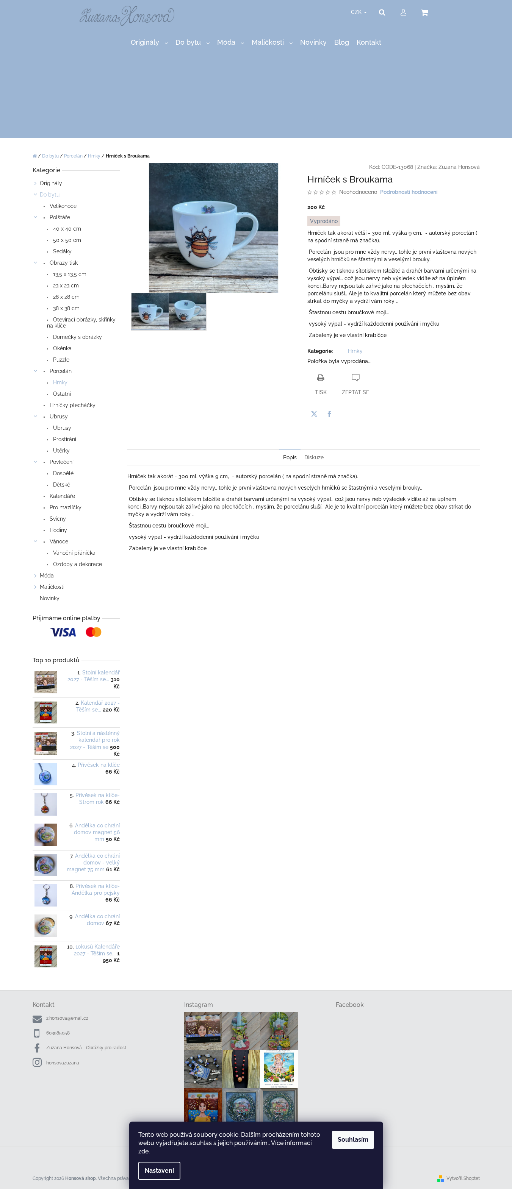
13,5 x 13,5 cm (69, 274)
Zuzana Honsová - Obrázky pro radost (86, 1047)
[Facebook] (329, 414)
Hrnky (59, 382)
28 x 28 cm (66, 297)
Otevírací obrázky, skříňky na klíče (81, 323)
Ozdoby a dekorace (77, 564)
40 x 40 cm (66, 229)
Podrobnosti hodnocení (409, 192)
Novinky (49, 598)
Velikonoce (62, 206)
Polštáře (59, 217)
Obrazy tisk (63, 263)
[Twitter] (314, 414)
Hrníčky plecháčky (72, 405)
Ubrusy (58, 416)
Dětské (61, 485)
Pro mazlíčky (64, 507)
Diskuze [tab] (314, 457)
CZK (357, 12)
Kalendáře (61, 496)
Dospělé (63, 473)
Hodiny (57, 530)
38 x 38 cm (66, 308)
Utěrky (61, 451)
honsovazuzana (62, 1063)
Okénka (62, 348)
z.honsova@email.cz (67, 1018)
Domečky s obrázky (77, 337)
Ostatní (61, 394)
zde (143, 1151)
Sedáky (62, 251)
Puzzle (60, 360)
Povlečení (61, 462)
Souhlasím (353, 1139)
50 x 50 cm (66, 240)
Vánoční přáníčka (74, 553)
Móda (47, 576)
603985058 (58, 1033)
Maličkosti (52, 587)
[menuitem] (149, 43)
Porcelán (60, 371)
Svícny (57, 519)
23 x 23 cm (65, 285)
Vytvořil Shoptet (463, 1178)
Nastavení (159, 1170)
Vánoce (58, 541)
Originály (51, 183)
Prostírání (64, 439)
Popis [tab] (290, 457)
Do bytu (49, 195)
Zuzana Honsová (459, 167)
